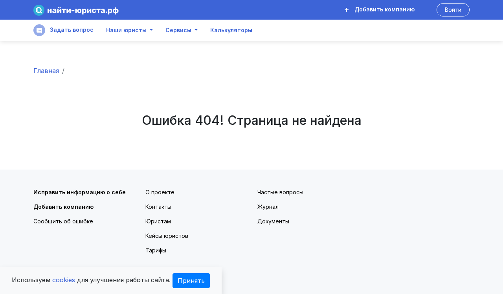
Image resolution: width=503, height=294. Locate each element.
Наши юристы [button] (126, 30)
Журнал (268, 206)
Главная (46, 71)
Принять (191, 281)
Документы (273, 221)
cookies (63, 280)
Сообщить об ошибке (63, 221)
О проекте (159, 192)
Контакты (158, 206)
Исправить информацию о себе (79, 192)
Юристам (158, 221)
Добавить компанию (384, 9)
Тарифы (155, 250)
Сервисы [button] (178, 30)
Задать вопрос (71, 29)
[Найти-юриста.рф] (76, 10)
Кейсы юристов (166, 235)
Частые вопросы (280, 192)
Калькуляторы (231, 30)
